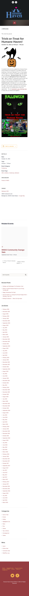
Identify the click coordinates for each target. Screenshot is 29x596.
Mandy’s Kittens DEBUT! (21, 262)
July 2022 (5, 373)
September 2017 (6, 465)
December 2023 (6, 339)
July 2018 (5, 442)
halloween (17, 172)
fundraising (11, 172)
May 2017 (5, 474)
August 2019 (5, 412)
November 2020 (6, 392)
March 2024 (5, 334)
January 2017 (6, 484)
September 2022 (6, 369)
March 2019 (5, 424)
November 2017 (6, 461)
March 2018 (5, 451)
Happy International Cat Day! (9, 292)
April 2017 (5, 477)
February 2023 (6, 357)
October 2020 (6, 394)
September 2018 (6, 438)
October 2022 (6, 366)
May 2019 (5, 419)
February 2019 (6, 426)
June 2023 (5, 353)
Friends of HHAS (5, 180)
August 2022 (5, 371)
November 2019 (6, 405)
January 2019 (6, 428)
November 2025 (6, 311)
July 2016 (5, 495)
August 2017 (5, 468)
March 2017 (5, 479)
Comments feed (6, 550)
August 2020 (5, 396)
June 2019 (5, 417)
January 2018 (6, 456)
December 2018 (6, 431)
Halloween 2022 (5, 191)
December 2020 (6, 389)
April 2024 (5, 332)
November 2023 (6, 341)
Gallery (4, 519)
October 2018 (6, 435)
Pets (4, 526)
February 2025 (6, 316)
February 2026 (6, 309)
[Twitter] (13, 2)
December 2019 (6, 403)
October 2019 (6, 408)
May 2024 (5, 330)
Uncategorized (6, 533)
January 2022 (6, 378)
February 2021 (6, 387)
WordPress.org (6, 553)
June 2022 (5, 376)
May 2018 (5, 447)
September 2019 (6, 410)
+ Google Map (21, 195)
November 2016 (6, 488)
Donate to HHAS (6, 569)
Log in (4, 546)
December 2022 (6, 362)
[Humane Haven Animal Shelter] (14, 12)
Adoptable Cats (10, 568)
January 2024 (6, 336)
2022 (3, 172)
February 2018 (6, 454)
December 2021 (6, 380)
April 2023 (5, 355)
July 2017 (5, 470)
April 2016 (5, 500)
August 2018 (5, 440)
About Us (18, 569)
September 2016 (6, 491)
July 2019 (5, 415)
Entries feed (5, 548)
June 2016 (5, 497)
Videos (4, 535)
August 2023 (5, 348)
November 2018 (6, 433)
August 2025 (5, 313)
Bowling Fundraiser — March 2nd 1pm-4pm (12, 298)
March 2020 (5, 401)
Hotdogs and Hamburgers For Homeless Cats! (13, 286)
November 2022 (6, 364)
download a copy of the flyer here (19, 89)
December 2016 (6, 486)
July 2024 (5, 327)
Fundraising (4, 168)
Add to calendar (9, 146)
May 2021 (5, 385)
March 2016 (5, 502)
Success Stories (19, 568)
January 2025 (6, 318)
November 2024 (6, 320)
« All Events (5, 29)
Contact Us (4, 570)
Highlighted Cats (6, 521)
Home (3, 568)
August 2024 (5, 325)
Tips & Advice (6, 530)
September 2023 (6, 346)
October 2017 (6, 463)
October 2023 (6, 343)
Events (4, 517)
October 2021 (6, 382)
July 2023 (5, 350)
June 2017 (5, 472)
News (4, 523)
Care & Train (5, 514)
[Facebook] (16, 2)
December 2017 (6, 458)
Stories (4, 528)
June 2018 (5, 445)
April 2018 (5, 449)
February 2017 (6, 481)
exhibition (6, 172)
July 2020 (5, 399)
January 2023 (6, 359)
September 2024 (6, 323)
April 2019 (5, 422)
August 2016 (5, 493)
